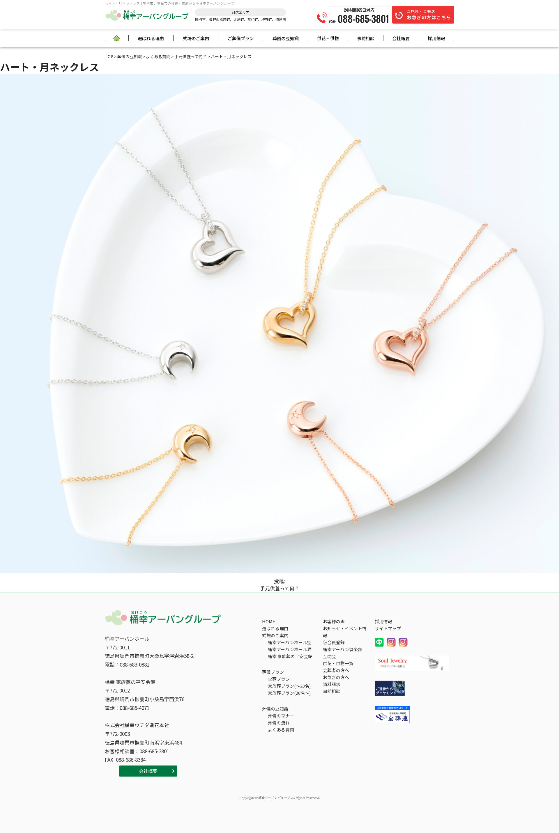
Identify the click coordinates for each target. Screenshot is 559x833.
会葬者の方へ (336, 670)
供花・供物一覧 (338, 663)
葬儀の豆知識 (286, 38)
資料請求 (331, 684)
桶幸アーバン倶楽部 (342, 649)
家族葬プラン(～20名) (289, 686)
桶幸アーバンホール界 (290, 649)
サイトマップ (388, 628)
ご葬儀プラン (241, 38)
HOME (268, 621)
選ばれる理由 (151, 38)
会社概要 (401, 38)
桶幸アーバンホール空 (290, 642)
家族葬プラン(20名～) (289, 693)
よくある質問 (281, 730)
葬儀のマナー (281, 716)
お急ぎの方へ (336, 677)
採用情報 (436, 38)
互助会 (329, 656)
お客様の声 (334, 621)
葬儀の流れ (279, 723)
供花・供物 (328, 38)
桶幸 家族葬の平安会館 (290, 656)
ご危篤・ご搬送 (429, 14)
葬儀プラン (273, 672)
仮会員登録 (334, 642)
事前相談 (365, 38)
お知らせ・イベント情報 (345, 631)
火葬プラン (279, 679)
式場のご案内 (196, 38)
